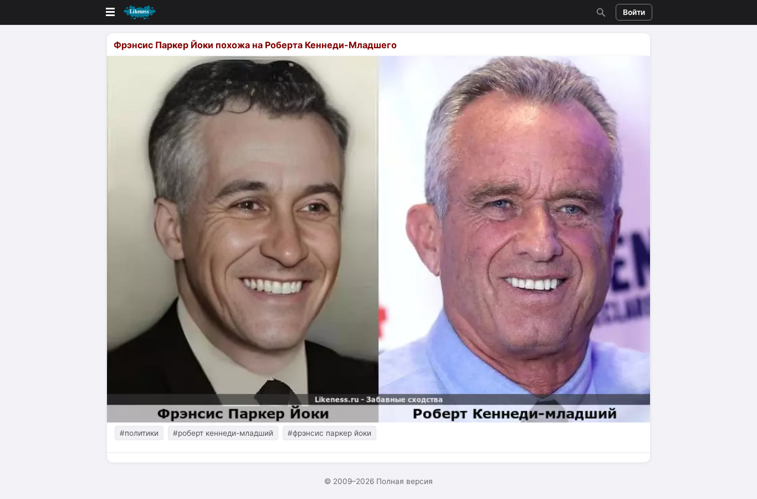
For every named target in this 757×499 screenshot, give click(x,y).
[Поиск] (599, 12)
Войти (634, 12)
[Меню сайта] (129, 12)
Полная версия (404, 481)
